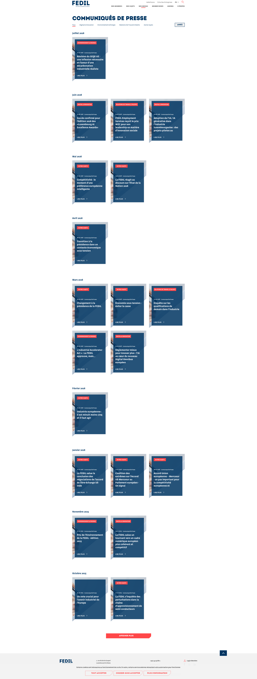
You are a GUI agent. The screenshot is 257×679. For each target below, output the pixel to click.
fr (176, 2)
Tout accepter (98, 673)
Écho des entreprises (165, 2)
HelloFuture (150, 2)
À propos (181, 6)
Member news (157, 6)
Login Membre (192, 661)
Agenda (170, 6)
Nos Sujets (130, 6)
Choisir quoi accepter (128, 673)
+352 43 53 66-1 (155, 661)
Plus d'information (157, 673)
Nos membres (116, 6)
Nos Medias (143, 6)
